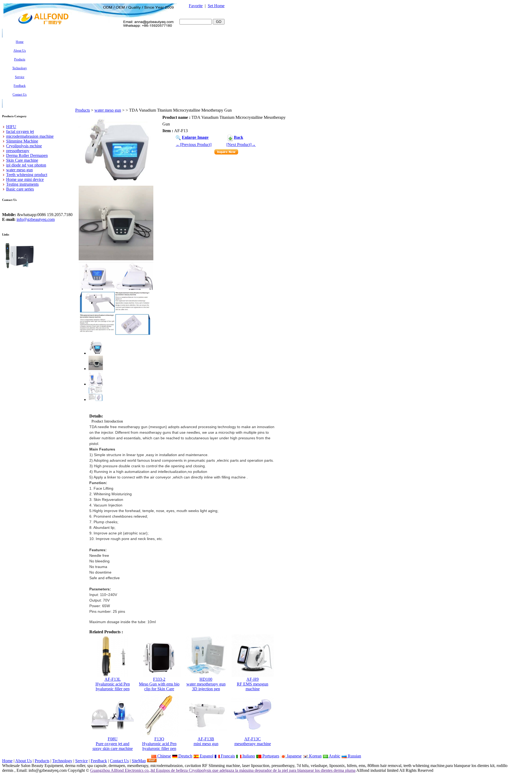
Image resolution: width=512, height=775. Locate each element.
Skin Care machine (22, 160)
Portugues (270, 756)
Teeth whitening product (26, 174)
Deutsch (184, 756)
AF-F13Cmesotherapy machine (252, 741)
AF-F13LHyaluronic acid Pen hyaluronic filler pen (112, 684)
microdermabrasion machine (30, 136)
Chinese (163, 756)
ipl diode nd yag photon (26, 165)
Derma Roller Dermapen (27, 155)
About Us (23, 760)
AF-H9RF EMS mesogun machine (252, 684)
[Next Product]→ (241, 144)
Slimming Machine (22, 141)
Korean (315, 756)
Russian (354, 756)
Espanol (206, 756)
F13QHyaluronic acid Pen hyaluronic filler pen (159, 744)
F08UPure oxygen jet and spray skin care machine (113, 744)
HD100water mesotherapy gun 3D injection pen (206, 684)
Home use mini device (25, 179)
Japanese (294, 756)
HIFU (11, 126)
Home (7, 760)
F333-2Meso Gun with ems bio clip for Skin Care (159, 684)
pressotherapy (17, 150)
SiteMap (139, 760)
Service (81, 760)
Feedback (99, 760)
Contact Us (119, 760)
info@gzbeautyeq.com (36, 219)
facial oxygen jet (20, 131)
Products (82, 110)
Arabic (334, 756)
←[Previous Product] (193, 144)
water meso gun (107, 110)
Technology (62, 760)
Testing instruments (22, 184)
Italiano (248, 756)
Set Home (216, 5)
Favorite (196, 5)
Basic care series (20, 189)
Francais (227, 756)
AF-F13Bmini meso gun (206, 741)
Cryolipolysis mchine (24, 146)
